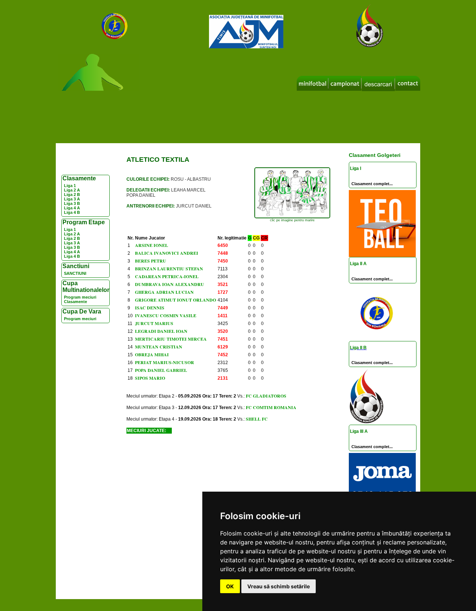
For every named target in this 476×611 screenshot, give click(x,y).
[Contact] (407, 83)
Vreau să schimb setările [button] (278, 586)
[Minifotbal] (312, 83)
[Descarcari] (378, 83)
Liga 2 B (72, 194)
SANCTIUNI (75, 273)
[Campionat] (344, 83)
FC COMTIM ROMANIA (271, 407)
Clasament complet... (372, 183)
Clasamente (75, 301)
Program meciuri (80, 297)
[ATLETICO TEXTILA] (292, 217)
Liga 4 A (72, 208)
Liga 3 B (72, 203)
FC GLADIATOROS (266, 396)
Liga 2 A (72, 190)
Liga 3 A (72, 199)
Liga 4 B (72, 212)
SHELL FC (257, 419)
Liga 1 (70, 185)
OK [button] (230, 586)
